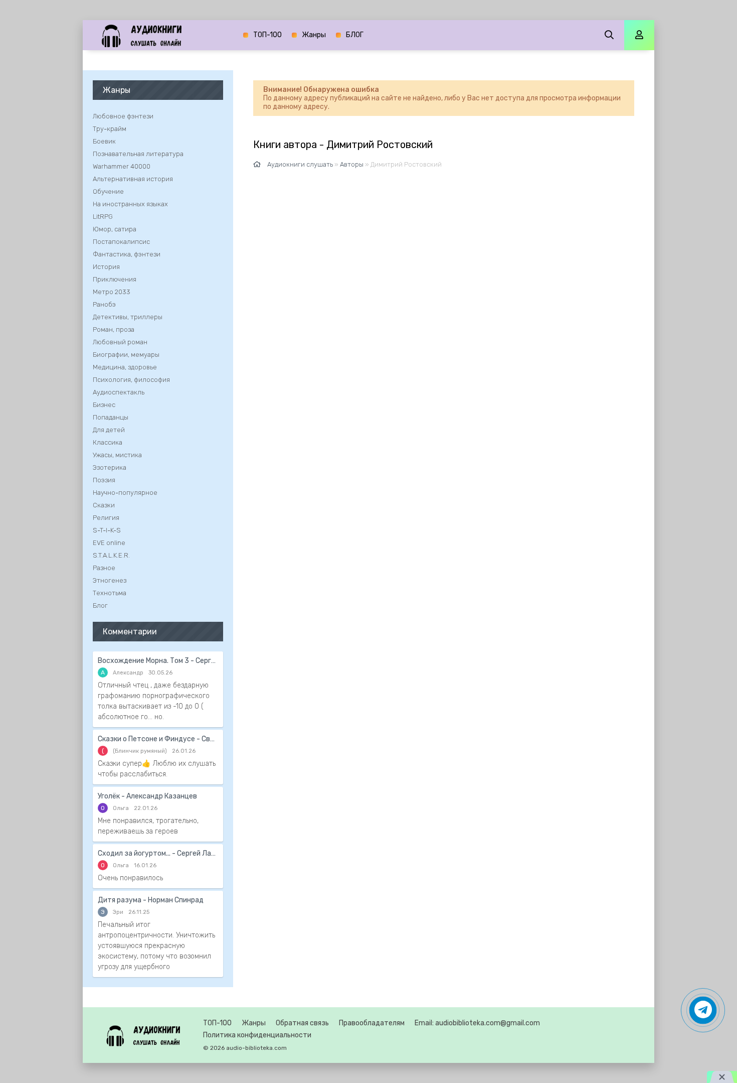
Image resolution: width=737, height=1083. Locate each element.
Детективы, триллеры (127, 317)
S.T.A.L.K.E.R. (111, 555)
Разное (104, 568)
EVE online (109, 543)
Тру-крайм (109, 128)
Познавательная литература (138, 154)
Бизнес (104, 405)
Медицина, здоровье (125, 367)
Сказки (104, 505)
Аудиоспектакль (118, 392)
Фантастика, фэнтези (126, 254)
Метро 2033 (111, 292)
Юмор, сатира (114, 229)
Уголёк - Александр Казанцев (147, 796)
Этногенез (109, 580)
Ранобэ (104, 304)
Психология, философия (131, 379)
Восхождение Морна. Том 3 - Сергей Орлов (158, 660)
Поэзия (104, 480)
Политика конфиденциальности (257, 1035)
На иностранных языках (130, 204)
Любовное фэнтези (123, 116)
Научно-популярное (125, 492)
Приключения (114, 279)
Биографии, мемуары (126, 354)
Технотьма (109, 593)
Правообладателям (372, 1023)
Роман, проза (113, 329)
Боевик (104, 141)
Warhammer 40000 (121, 166)
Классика (107, 442)
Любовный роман (120, 342)
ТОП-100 (267, 35)
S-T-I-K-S (107, 530)
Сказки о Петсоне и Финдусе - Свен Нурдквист (158, 739)
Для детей (109, 430)
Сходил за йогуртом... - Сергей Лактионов (158, 853)
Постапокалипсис (121, 241)
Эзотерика (109, 467)
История (106, 266)
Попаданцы (110, 417)
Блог (100, 605)
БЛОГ (354, 35)
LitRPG (103, 216)
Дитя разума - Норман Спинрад (151, 900)
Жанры (314, 35)
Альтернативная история (133, 179)
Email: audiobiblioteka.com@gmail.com (477, 1023)
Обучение (108, 191)
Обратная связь (302, 1023)
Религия (106, 517)
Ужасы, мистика (117, 455)
